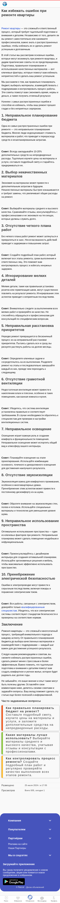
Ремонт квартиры (10, 28)
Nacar (21, 887)
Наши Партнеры (17, 848)
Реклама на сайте (17, 844)
